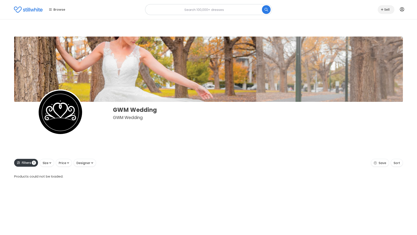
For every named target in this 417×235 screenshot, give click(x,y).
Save (382, 163)
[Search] (266, 9)
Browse (59, 9)
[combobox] (208, 9)
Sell (387, 9)
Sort (397, 163)
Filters (28, 163)
